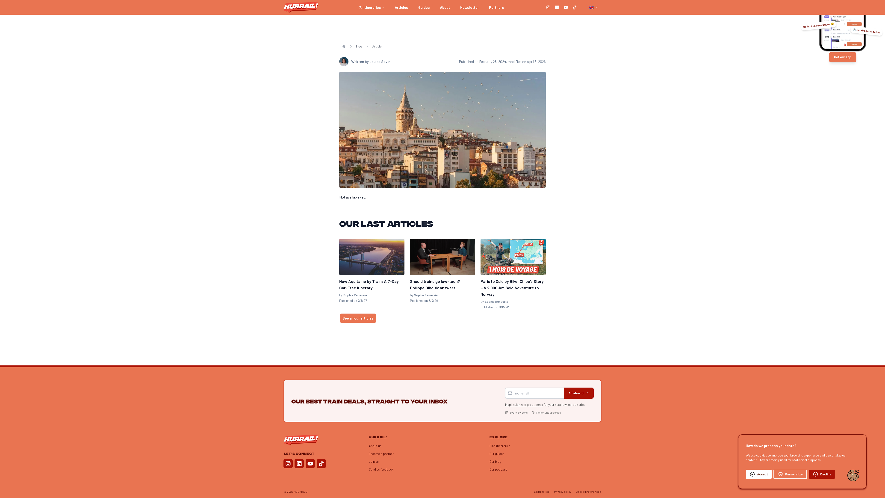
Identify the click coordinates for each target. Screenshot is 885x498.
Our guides (497, 454)
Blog (359, 46)
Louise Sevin (379, 61)
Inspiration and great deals (524, 404)
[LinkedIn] (557, 7)
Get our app (842, 57)
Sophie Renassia (355, 295)
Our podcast (498, 469)
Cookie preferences (588, 491)
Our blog (495, 461)
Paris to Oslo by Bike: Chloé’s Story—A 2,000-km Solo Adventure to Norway (512, 288)
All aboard (576, 393)
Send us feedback (381, 469)
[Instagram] (548, 7)
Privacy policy (562, 491)
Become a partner (381, 454)
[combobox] (593, 7)
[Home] (343, 46)
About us (375, 446)
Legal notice (541, 491)
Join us (374, 461)
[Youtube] (566, 7)
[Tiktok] (574, 7)
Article (377, 46)
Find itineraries (500, 446)
